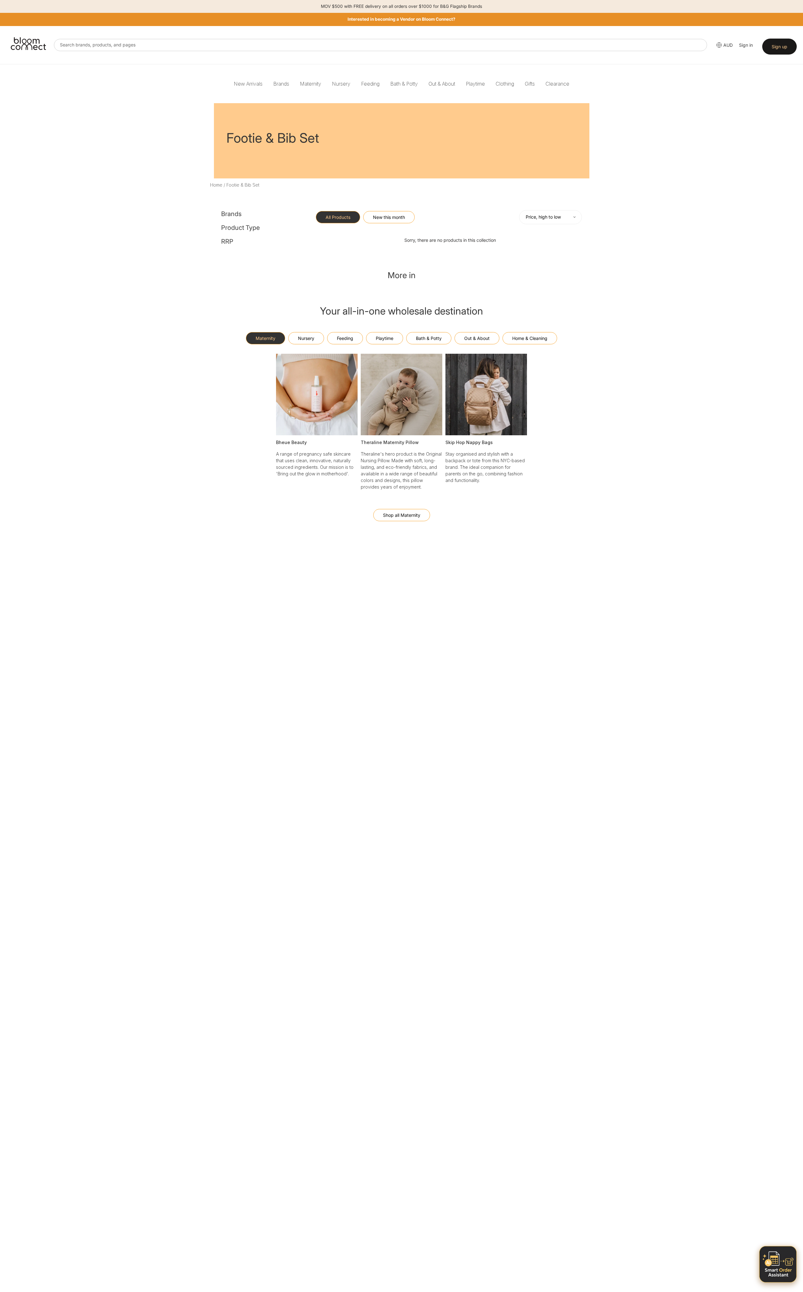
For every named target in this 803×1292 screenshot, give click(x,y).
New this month (389, 217)
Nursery (341, 84)
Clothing (505, 84)
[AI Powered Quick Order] (778, 1264)
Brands (281, 84)
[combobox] (380, 45)
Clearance (557, 84)
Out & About (441, 84)
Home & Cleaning (529, 338)
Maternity (310, 84)
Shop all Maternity (401, 515)
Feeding (370, 84)
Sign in (746, 45)
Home (216, 185)
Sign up (779, 46)
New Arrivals (248, 84)
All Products (338, 217)
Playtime (475, 84)
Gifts (530, 84)
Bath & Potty (404, 84)
